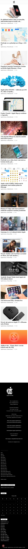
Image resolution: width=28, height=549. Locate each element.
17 (25, 507)
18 (2, 510)
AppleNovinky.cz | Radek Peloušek (7, 302)
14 (13, 507)
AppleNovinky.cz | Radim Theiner (7, 349)
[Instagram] (8, 444)
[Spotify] (17, 444)
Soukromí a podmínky (10, 487)
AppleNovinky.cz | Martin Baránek (7, 46)
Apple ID (2, 454)
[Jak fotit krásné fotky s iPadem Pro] (14, 292)
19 (6, 510)
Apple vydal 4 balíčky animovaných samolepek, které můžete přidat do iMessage (12, 185)
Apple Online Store (4, 466)
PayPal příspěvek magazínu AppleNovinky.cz (14, 430)
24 (25, 510)
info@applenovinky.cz (15, 402)
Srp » (4, 515)
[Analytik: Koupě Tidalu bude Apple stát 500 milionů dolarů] (14, 269)
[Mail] (14, 444)
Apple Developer (3, 460)
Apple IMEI (2, 455)
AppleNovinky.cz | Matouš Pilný (6, 212)
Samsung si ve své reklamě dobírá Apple (13, 232)
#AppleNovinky (15, 404)
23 (21, 510)
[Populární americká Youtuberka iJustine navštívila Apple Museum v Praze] (14, 58)
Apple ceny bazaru (3, 465)
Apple (2, 452)
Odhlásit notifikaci (3, 479)
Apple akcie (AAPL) (4, 468)
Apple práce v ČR (3, 462)
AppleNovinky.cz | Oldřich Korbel (7, 23)
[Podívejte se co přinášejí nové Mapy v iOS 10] (14, 34)
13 (10, 507)
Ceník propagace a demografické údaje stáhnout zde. (14, 438)
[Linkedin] (11, 444)
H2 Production (16, 407)
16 (21, 507)
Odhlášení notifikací (4, 487)
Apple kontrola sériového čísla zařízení (6, 474)
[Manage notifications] (3, 546)
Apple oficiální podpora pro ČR (5, 471)
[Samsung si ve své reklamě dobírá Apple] (14, 224)
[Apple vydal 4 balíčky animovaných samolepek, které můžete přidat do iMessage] (14, 175)
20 (10, 510)
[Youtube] (23, 444)
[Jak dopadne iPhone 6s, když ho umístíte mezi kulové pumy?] (14, 128)
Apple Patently (3, 457)
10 (25, 504)
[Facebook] (5, 444)
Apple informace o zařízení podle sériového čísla (8, 476)
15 (17, 507)
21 (13, 510)
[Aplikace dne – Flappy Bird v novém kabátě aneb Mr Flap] (14, 337)
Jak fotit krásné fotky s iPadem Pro (11, 300)
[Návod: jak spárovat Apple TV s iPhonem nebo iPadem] (14, 314)
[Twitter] (20, 444)
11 (2, 507)
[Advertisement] (14, 367)
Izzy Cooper (16, 409)
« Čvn (2, 515)
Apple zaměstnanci (3, 463)
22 (17, 510)
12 (6, 507)
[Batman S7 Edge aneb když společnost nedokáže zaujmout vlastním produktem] (14, 200)
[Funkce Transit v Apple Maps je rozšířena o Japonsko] (14, 105)
